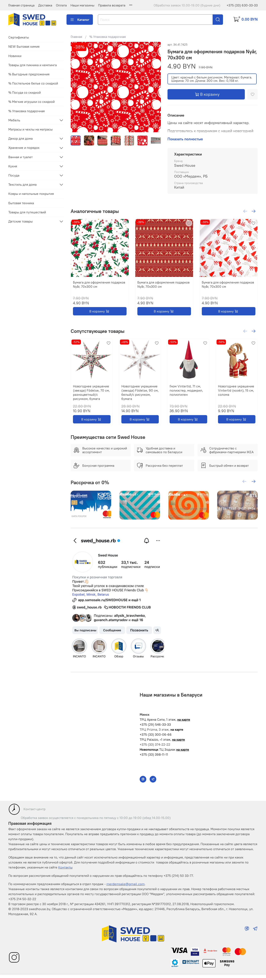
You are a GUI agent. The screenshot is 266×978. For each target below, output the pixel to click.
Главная (76, 37)
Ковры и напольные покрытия (31, 194)
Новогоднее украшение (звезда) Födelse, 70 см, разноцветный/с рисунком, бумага (91, 392)
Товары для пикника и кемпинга (32, 65)
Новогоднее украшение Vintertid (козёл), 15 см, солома (236, 390)
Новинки (14, 56)
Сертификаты (18, 37)
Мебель (14, 120)
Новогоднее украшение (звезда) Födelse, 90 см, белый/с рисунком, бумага (139, 392)
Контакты (65, 867)
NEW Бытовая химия (23, 47)
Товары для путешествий (27, 212)
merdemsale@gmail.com (125, 884)
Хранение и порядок (23, 148)
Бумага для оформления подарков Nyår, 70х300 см (99, 284)
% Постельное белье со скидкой (33, 83)
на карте (183, 719)
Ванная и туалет (20, 157)
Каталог (83, 19)
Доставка (45, 5)
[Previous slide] (77, 87)
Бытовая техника (21, 203)
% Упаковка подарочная (107, 37)
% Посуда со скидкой (24, 92)
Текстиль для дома (22, 184)
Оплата (61, 5)
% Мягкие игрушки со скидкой (31, 102)
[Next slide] (154, 87)
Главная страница (21, 5)
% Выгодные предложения (28, 74)
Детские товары (20, 221)
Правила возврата (111, 5)
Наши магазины (82, 5)
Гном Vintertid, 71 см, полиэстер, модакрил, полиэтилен (186, 390)
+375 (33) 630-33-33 (242, 5)
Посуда (13, 175)
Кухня (12, 166)
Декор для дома (20, 138)
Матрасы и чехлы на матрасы (30, 129)
